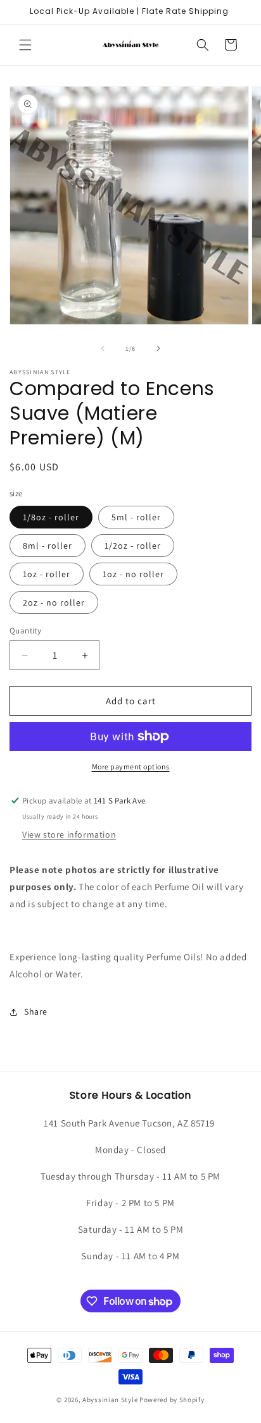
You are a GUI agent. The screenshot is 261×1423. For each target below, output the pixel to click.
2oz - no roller (54, 602)
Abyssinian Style (109, 1399)
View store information (69, 834)
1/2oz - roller (133, 545)
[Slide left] (103, 348)
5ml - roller (136, 517)
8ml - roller (47, 545)
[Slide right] (158, 348)
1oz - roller (46, 574)
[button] (25, 45)
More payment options (131, 766)
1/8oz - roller (51, 517)
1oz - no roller (133, 574)
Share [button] (36, 1011)
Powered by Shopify (172, 1399)
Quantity (25, 630)
